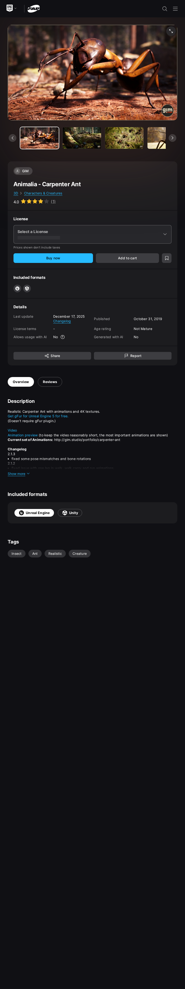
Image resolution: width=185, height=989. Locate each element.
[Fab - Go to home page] (33, 8)
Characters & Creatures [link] (43, 193)
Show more (16, 474)
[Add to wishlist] (167, 258)
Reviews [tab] (50, 382)
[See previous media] (12, 138)
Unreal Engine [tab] (38, 513)
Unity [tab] (73, 513)
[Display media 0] (39, 138)
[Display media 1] (82, 138)
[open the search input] (165, 9)
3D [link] (15, 193)
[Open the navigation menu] (175, 9)
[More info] (63, 337)
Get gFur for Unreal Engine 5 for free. (38, 416)
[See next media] (172, 138)
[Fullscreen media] (171, 31)
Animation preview (23, 435)
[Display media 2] (124, 138)
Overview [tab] (21, 382)
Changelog (62, 321)
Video (12, 430)
